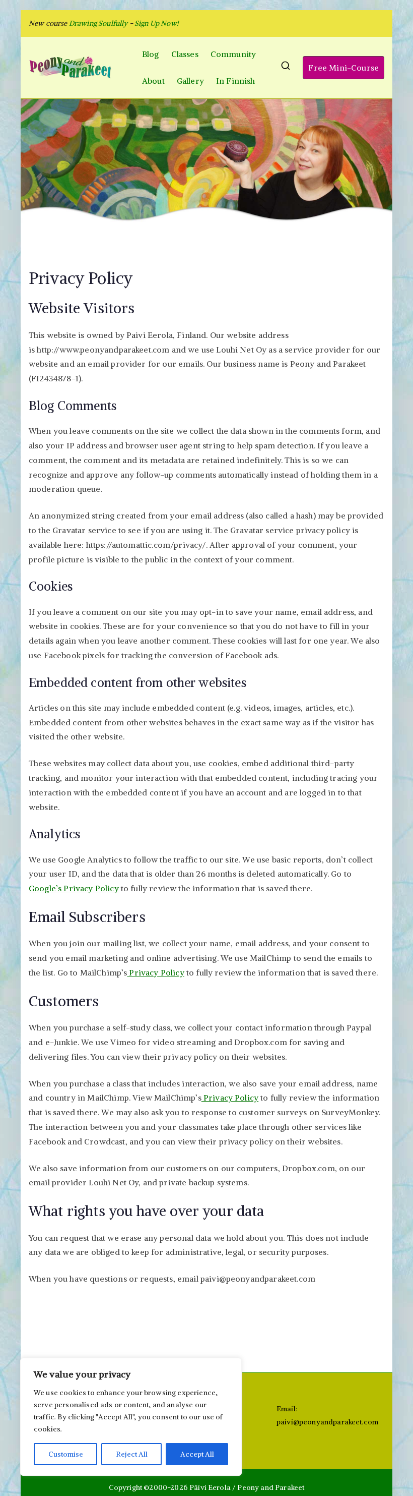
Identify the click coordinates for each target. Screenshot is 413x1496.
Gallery (190, 81)
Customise (65, 1454)
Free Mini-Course (343, 68)
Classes (184, 54)
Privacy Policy (155, 972)
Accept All (197, 1454)
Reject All (132, 1454)
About (153, 81)
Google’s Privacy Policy (74, 888)
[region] (131, 1417)
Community (233, 54)
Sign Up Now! (156, 23)
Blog (150, 54)
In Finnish (235, 81)
